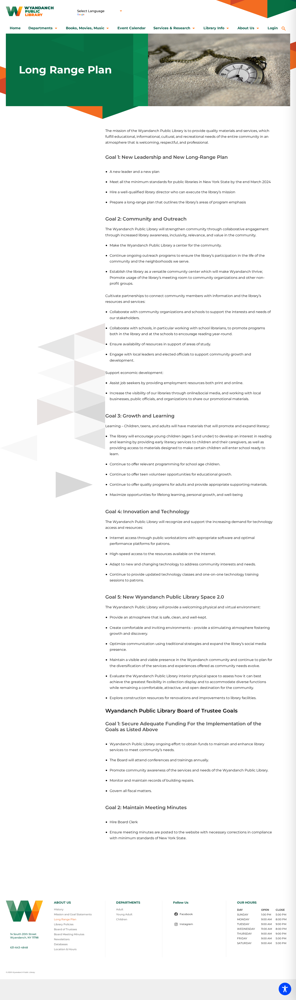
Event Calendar (131, 28)
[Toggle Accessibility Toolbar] (285, 989)
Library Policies (63, 924)
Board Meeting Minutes (69, 934)
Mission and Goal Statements (73, 914)
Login (273, 28)
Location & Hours (65, 949)
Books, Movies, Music (85, 28)
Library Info (213, 28)
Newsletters (62, 939)
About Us (245, 28)
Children (121, 919)
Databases (61, 944)
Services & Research (171, 28)
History (58, 909)
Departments (40, 28)
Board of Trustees (65, 929)
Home (15, 28)
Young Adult (124, 914)
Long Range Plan (65, 919)
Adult (119, 909)
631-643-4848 (19, 947)
